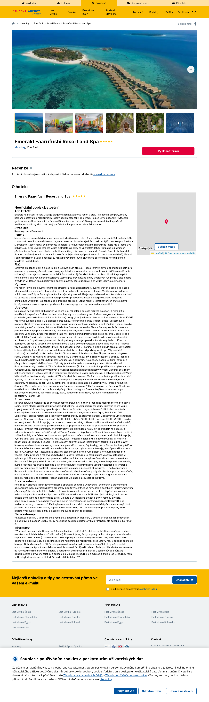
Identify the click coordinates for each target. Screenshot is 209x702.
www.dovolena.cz (104, 174)
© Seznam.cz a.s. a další (179, 253)
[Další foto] (191, 69)
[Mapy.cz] (145, 248)
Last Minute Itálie (20, 627)
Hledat (185, 12)
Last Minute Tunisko (69, 617)
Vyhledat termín (168, 151)
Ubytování (137, 12)
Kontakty (154, 12)
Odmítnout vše (151, 691)
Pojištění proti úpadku (70, 646)
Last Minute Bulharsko (70, 622)
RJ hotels (181, 3)
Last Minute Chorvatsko (24, 617)
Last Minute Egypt (21, 622)
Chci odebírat (184, 580)
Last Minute (53, 12)
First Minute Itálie (160, 611)
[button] (166, 221)
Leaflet (158, 253)
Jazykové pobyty (141, 3)
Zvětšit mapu (166, 246)
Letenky (66, 3)
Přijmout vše (125, 691)
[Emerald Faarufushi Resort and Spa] (29, 123)
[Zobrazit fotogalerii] (104, 69)
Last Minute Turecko (70, 611)
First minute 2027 (88, 12)
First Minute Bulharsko (163, 622)
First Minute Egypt (114, 622)
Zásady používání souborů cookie (126, 675)
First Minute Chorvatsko (117, 617)
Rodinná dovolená (111, 12)
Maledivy (20, 147)
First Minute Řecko (114, 611)
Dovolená (101, 3)
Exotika (72, 12)
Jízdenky (31, 3)
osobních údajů (148, 589)
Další (168, 12)
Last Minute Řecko (22, 611)
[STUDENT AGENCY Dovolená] (26, 12)
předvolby (105, 679)
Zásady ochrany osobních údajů (83, 675)
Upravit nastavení (181, 691)
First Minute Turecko (163, 617)
